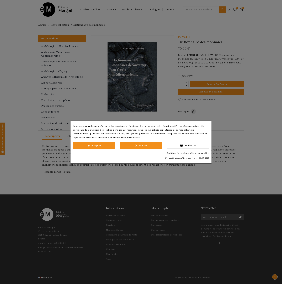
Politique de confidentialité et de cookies (188, 153)
